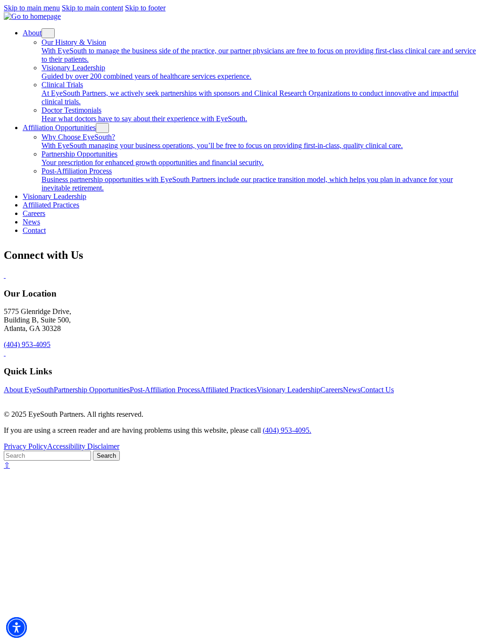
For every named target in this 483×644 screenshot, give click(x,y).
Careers (331, 390)
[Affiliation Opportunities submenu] (102, 128)
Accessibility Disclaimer (83, 446)
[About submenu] (48, 33)
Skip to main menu (32, 8)
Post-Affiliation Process (165, 390)
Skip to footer (145, 8)
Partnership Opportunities (92, 390)
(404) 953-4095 (27, 344)
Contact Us (377, 390)
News (351, 390)
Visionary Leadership (288, 390)
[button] (16, 627)
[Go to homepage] (32, 16)
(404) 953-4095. (287, 430)
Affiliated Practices (228, 390)
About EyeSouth (29, 390)
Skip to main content (92, 8)
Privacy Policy (25, 446)
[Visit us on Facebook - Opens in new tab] (5, 275)
